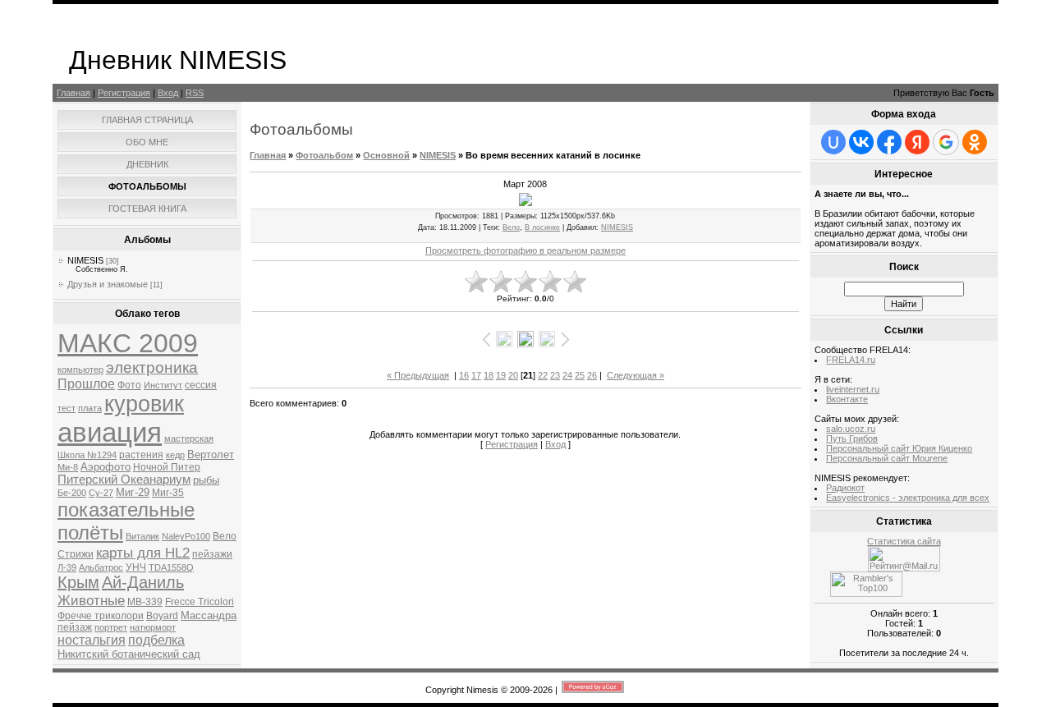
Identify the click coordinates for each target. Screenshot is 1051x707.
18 (488, 375)
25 (580, 375)
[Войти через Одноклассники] (974, 142)
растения (141, 455)
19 (501, 375)
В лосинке (542, 227)
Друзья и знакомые (107, 284)
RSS (195, 93)
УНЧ (136, 567)
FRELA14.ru (850, 360)
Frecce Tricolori (199, 602)
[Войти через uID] (833, 142)
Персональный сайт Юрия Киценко (899, 448)
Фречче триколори (100, 616)
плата (90, 408)
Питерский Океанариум (123, 479)
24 (567, 375)
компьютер (80, 369)
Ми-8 (67, 467)
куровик (144, 404)
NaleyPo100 (186, 536)
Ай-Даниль (143, 582)
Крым (78, 582)
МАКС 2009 (127, 343)
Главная (73, 93)
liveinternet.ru (852, 389)
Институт (163, 385)
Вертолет (210, 454)
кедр (175, 455)
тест (66, 408)
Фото (129, 385)
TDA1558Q (171, 567)
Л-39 (66, 567)
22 (543, 375)
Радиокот (845, 488)
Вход (168, 93)
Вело (224, 536)
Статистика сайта (904, 541)
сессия (201, 385)
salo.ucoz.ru (850, 429)
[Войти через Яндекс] (917, 142)
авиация (109, 432)
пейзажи (212, 554)
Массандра (208, 615)
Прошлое (86, 384)
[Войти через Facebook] (889, 142)
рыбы (206, 480)
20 (513, 375)
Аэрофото (105, 467)
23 (555, 375)
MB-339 (145, 602)
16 (464, 375)
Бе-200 (71, 493)
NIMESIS (85, 260)
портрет (110, 627)
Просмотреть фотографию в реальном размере (525, 250)
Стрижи (75, 554)
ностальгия (91, 640)
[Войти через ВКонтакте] (861, 142)
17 (476, 375)
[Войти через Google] (946, 142)
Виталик (142, 536)
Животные (91, 600)
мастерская (188, 438)
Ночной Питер (166, 467)
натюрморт (153, 627)
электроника (152, 367)
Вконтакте (847, 399)
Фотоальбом (324, 155)
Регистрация (124, 93)
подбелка (156, 640)
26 (592, 375)
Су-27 (101, 493)
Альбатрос (101, 567)
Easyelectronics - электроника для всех (907, 498)
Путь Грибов (852, 438)
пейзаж (74, 627)
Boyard (162, 616)
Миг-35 (168, 492)
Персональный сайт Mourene (887, 458)
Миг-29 (132, 492)
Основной (386, 155)
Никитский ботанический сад (128, 654)
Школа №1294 (87, 455)
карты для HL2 (143, 552)
